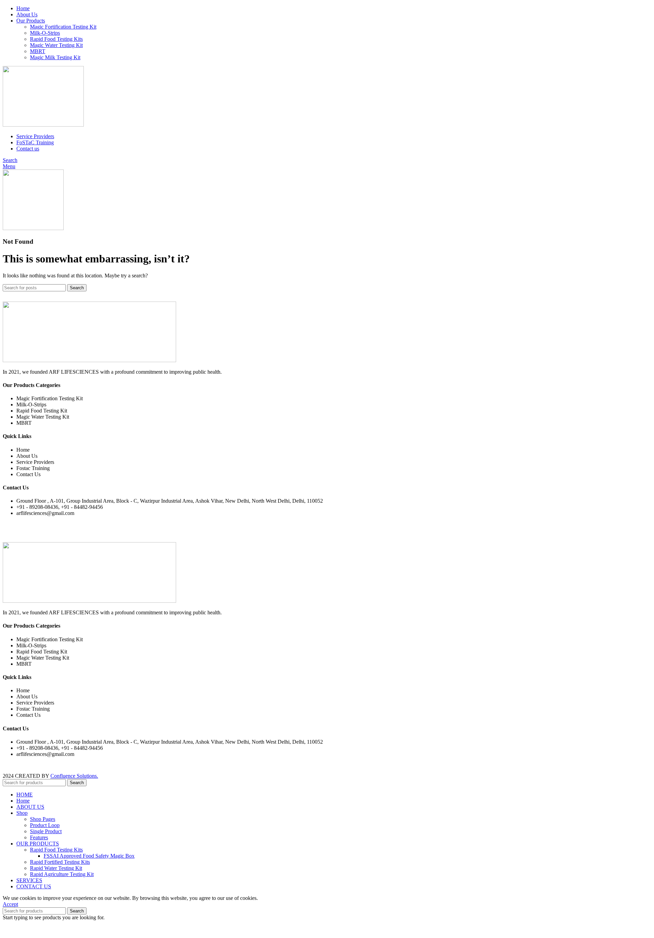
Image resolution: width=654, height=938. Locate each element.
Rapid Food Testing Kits (56, 39)
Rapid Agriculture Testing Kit (62, 874)
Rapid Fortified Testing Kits (60, 862)
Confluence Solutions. (74, 776)
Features (39, 837)
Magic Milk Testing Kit (55, 57)
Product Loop (45, 825)
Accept (10, 904)
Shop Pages (42, 819)
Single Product (46, 831)
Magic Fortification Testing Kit (63, 27)
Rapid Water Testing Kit (56, 868)
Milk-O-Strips (45, 33)
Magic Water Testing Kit (56, 45)
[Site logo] (43, 125)
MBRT (37, 51)
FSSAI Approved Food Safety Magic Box (89, 856)
